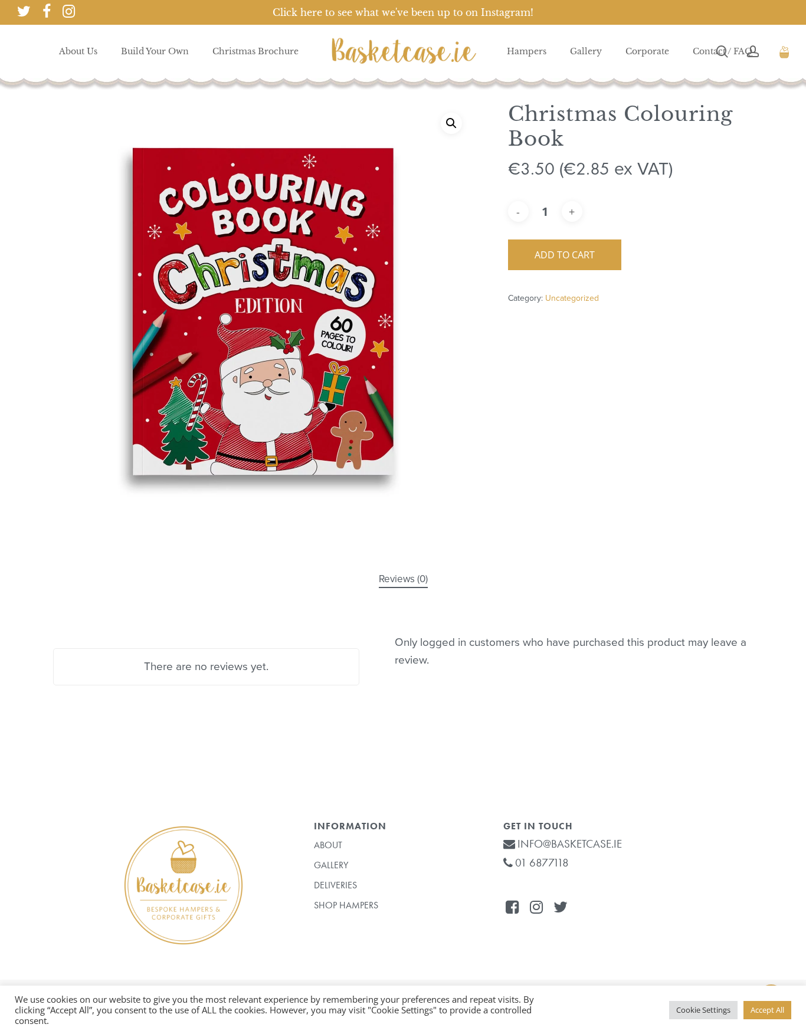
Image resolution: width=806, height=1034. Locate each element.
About (328, 845)
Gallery (331, 865)
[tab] (403, 579)
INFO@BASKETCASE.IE (568, 843)
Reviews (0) (403, 579)
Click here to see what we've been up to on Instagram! (403, 12)
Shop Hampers (346, 905)
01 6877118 (541, 862)
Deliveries (335, 885)
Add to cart (565, 254)
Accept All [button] (767, 1010)
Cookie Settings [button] (703, 1010)
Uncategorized (572, 298)
